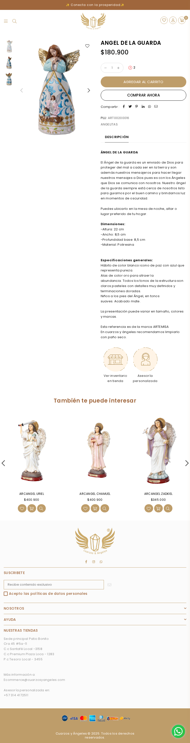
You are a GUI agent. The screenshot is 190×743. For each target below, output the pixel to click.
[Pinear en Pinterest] (136, 107)
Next (89, 90)
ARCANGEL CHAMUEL (94, 494)
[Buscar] (14, 21)
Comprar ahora (143, 95)
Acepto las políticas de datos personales (48, 594)
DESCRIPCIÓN (117, 137)
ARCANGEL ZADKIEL (158, 494)
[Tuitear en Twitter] (130, 107)
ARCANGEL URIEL (31, 494)
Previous (21, 90)
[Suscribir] (109, 584)
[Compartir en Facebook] (123, 107)
